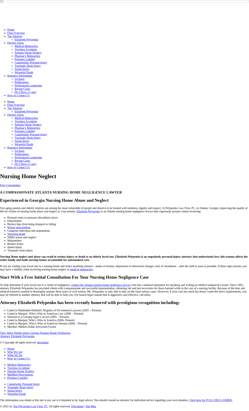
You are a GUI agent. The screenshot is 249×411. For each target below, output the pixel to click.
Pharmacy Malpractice (27, 56)
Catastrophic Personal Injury (31, 62)
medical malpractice (81, 269)
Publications (22, 82)
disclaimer (43, 342)
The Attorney (15, 36)
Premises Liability (25, 59)
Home (10, 29)
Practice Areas (15, 42)
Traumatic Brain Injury (28, 65)
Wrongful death (16, 234)
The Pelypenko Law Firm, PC (30, 406)
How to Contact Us (18, 95)
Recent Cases (22, 88)
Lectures (19, 79)
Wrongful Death (24, 72)
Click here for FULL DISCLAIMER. (211, 400)
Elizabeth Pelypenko (26, 39)
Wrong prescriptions (18, 227)
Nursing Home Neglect (28, 52)
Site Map (91, 406)
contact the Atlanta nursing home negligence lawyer (101, 284)
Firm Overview (16, 33)
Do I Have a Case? (25, 92)
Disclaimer (77, 406)
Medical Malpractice (26, 46)
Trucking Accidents (26, 49)
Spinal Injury (22, 69)
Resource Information (19, 75)
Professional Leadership (28, 85)
